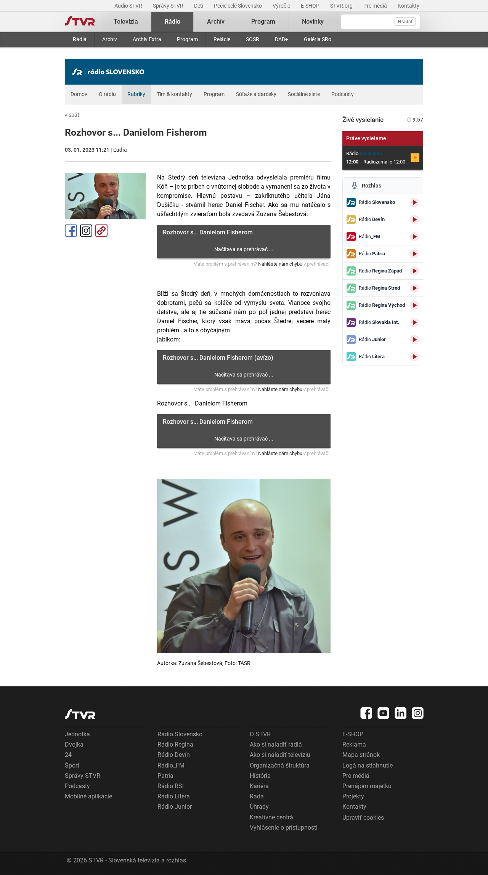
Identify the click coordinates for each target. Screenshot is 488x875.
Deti (199, 6)
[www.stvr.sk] (80, 714)
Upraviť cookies (363, 817)
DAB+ (281, 39)
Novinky (313, 21)
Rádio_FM (171, 765)
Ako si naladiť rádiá (276, 744)
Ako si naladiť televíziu (280, 754)
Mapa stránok (361, 754)
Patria (165, 775)
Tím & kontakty (174, 94)
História (260, 775)
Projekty (353, 796)
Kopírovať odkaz (101, 230)
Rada (257, 796)
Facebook (71, 230)
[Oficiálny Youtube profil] (383, 713)
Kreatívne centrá (271, 817)
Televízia (126, 21)
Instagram (86, 230)
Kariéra (259, 786)
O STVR (260, 734)
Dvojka (74, 744)
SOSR (252, 39)
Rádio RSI (170, 786)
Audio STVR (128, 6)
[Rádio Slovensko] (110, 71)
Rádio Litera (173, 796)
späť (72, 115)
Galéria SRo (317, 39)
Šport (72, 765)
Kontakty (408, 6)
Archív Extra (147, 39)
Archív (109, 39)
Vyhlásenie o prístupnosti (284, 827)
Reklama (354, 744)
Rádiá (80, 39)
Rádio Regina (175, 744)
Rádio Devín (173, 754)
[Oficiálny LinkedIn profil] (400, 713)
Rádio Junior (174, 806)
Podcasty (342, 94)
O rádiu (107, 94)
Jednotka (77, 734)
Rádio (172, 21)
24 (68, 754)
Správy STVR (169, 6)
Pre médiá (375, 6)
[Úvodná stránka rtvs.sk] (80, 22)
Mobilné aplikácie (88, 796)
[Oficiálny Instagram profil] (417, 713)
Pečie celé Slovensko (238, 6)
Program (187, 39)
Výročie (282, 6)
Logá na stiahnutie (367, 765)
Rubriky (136, 94)
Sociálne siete (304, 94)
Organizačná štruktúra (280, 765)
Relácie (222, 39)
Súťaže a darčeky (256, 94)
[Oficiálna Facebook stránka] (366, 713)
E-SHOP (311, 6)
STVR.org (342, 6)
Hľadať (405, 21)
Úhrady (259, 806)
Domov (79, 94)
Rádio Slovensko (179, 734)
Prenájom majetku (367, 786)
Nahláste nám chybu (280, 264)
